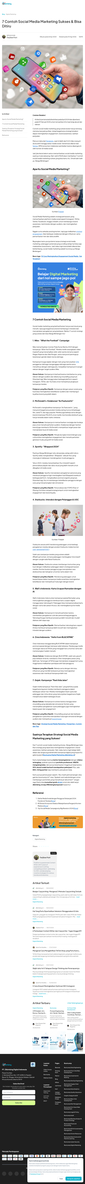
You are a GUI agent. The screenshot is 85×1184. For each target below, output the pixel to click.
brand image (56, 719)
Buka (53, 801)
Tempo (35, 146)
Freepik (61, 212)
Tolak (61, 1179)
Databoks (49, 141)
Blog (3, 14)
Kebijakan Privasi (35, 1174)
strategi (79, 231)
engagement (37, 234)
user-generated (38, 549)
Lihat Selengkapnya (75, 1003)
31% (77, 362)
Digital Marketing (11, 14)
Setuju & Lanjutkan (73, 1179)
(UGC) (46, 549)
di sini (60, 782)
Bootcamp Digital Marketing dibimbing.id (59, 755)
